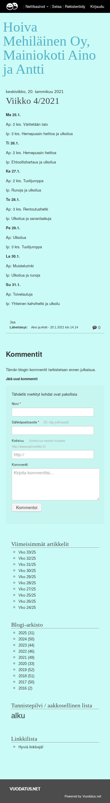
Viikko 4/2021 (33, 101)
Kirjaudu (97, 6)
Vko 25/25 (27, 595)
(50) (26, 639)
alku (18, 715)
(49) (26, 657)
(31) (26, 633)
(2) (25, 688)
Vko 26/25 (27, 601)
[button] (47, 6)
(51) (26, 676)
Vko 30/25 (27, 570)
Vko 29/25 (27, 577)
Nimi (16, 403)
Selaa (57, 6)
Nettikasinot (35, 6)
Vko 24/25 (27, 607)
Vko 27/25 (27, 589)
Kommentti (20, 464)
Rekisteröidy (75, 6)
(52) (26, 670)
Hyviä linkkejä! (30, 747)
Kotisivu (38, 443)
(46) (26, 651)
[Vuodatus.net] (25, 789)
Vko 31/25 (27, 564)
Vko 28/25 (27, 583)
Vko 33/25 (27, 552)
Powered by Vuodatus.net (83, 796)
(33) (26, 663)
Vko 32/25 (27, 558)
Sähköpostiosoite (40, 422)
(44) (26, 645)
